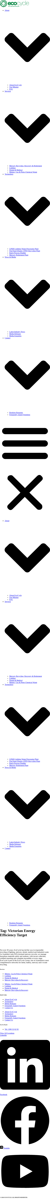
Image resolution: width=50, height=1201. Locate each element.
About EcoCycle (15, 85)
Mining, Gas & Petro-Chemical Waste (23, 172)
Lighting (12, 168)
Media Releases (15, 334)
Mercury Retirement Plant (18, 255)
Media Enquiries (15, 336)
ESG (11, 89)
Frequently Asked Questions (19, 415)
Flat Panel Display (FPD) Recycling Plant (24, 251)
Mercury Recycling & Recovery (16, 980)
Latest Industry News (17, 332)
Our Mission (13, 87)
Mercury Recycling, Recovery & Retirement (25, 166)
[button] (25, 468)
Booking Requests (16, 413)
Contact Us (9, 1008)
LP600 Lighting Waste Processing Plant (23, 249)
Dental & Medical (15, 170)
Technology (9, 1002)
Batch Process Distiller (17, 253)
